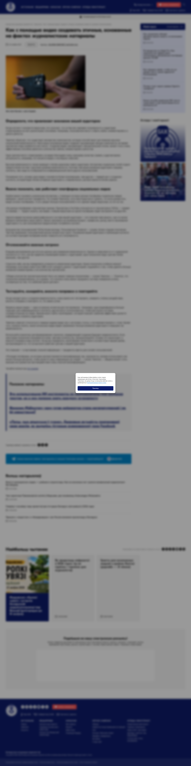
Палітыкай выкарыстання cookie (96, 382)
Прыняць (95, 388)
